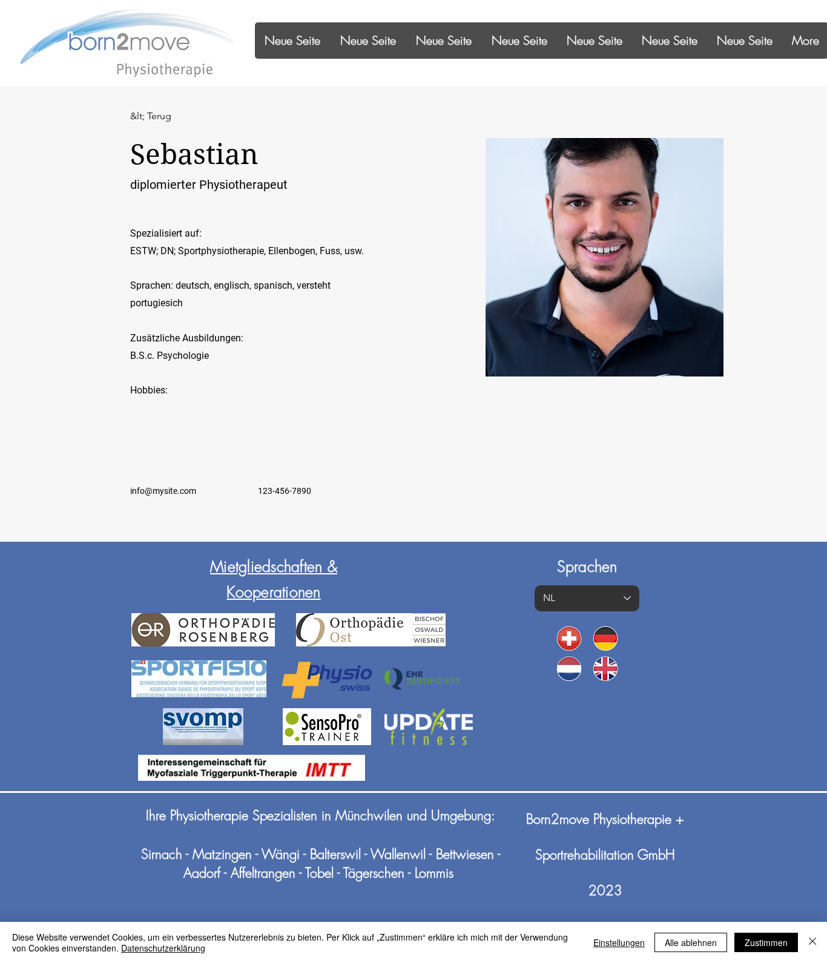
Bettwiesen (465, 854)
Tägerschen (373, 873)
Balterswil (335, 854)
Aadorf (201, 873)
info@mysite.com (163, 491)
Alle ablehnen (691, 942)
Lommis (434, 873)
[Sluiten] (812, 942)
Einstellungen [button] (619, 942)
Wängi (282, 854)
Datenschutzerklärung (163, 948)
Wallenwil (398, 854)
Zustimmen (766, 942)
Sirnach (161, 854)
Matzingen (222, 854)
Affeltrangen (263, 873)
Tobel (319, 873)
